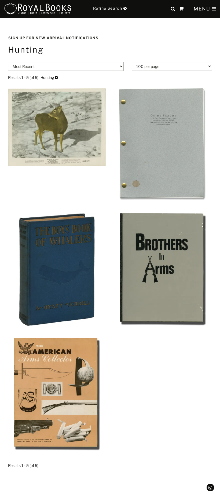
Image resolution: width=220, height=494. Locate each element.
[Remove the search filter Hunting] (56, 77)
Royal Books (37, 9)
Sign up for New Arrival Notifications (53, 38)
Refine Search (108, 8)
